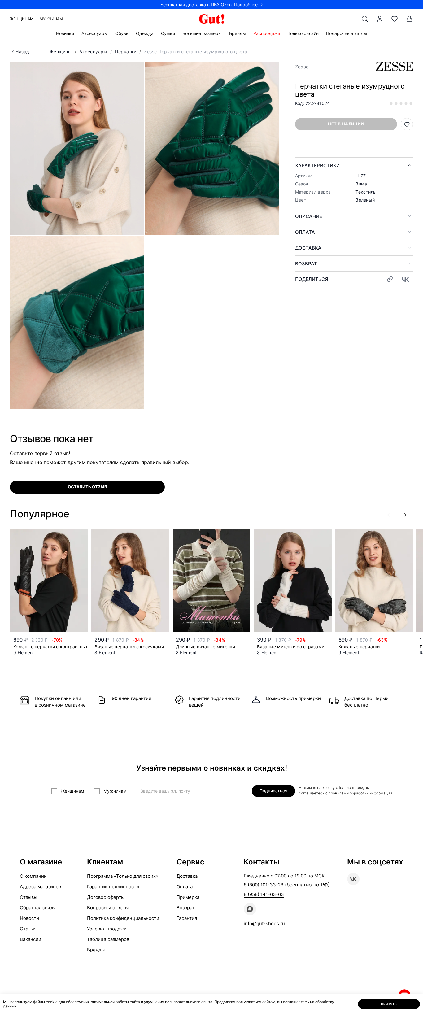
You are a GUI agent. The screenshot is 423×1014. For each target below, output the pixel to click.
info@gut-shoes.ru (264, 923)
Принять (389, 1004)
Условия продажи (107, 929)
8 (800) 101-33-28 (263, 885)
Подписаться (273, 790)
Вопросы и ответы (108, 908)
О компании (33, 876)
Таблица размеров (108, 939)
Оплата (305, 232)
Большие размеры (202, 33)
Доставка (308, 248)
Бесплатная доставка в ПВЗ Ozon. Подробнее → (211, 4)
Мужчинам (51, 18)
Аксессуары (94, 33)
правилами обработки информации (360, 793)
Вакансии (30, 939)
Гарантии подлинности (113, 887)
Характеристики (317, 165)
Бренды (237, 33)
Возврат (306, 264)
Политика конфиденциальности (123, 918)
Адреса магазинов (40, 887)
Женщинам (21, 18)
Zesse (302, 67)
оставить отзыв (87, 486)
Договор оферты (105, 897)
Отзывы (28, 897)
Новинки (65, 33)
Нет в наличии (346, 123)
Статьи (28, 929)
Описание (308, 216)
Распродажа (266, 33)
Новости (29, 918)
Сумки (168, 33)
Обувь (122, 33)
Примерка (188, 897)
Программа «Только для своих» (122, 876)
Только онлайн (303, 33)
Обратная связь (37, 908)
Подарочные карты (346, 33)
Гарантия (187, 918)
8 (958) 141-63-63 (264, 894)
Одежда (145, 33)
